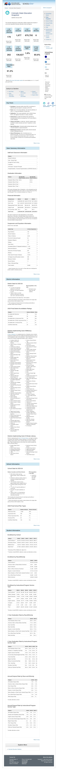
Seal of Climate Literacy (23, 438)
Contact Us (48, 39)
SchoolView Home (48, 14)
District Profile (49, 21)
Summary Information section (16, 80)
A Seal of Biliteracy (12, 334)
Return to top (37, 143)
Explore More (35, 95)
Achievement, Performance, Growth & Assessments (49, 31)
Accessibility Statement (24, 762)
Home (6, 8)
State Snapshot (48, 17)
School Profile (49, 23)
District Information (23, 92)
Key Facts (11, 91)
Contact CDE (25, 760)
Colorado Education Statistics (14, 749)
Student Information (34, 92)
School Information (23, 95)
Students (48, 25)
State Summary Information (11, 95)
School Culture (47, 36)
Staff (47, 27)
